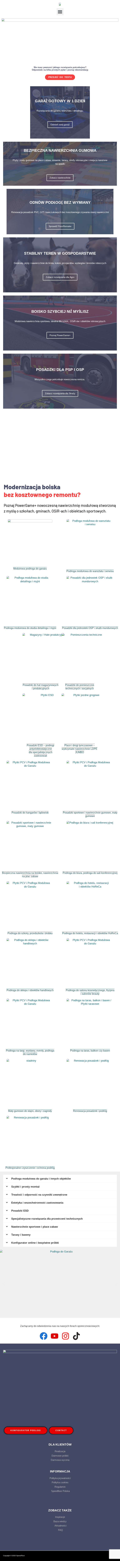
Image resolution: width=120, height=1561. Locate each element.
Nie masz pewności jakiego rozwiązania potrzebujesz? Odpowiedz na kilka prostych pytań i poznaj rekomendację (60, 68)
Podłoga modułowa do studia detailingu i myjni (30, 628)
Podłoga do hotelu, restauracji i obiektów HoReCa (90, 933)
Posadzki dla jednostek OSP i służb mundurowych (90, 628)
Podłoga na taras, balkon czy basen (90, 1050)
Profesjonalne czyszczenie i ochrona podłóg (30, 1168)
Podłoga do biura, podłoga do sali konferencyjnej (90, 873)
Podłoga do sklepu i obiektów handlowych (30, 990)
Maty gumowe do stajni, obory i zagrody (30, 1111)
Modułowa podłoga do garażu (30, 568)
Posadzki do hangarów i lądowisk (30, 812)
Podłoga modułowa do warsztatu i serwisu (90, 571)
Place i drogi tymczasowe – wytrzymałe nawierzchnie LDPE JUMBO (79, 749)
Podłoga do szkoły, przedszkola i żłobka (30, 933)
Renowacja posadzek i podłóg (90, 1111)
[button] (60, 11)
